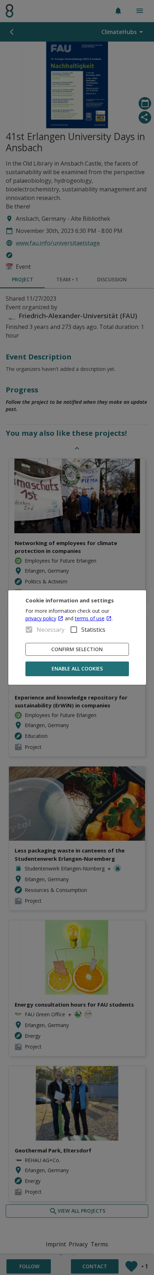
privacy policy (40, 618)
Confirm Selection (77, 649)
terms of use (90, 618)
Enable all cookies (77, 668)
